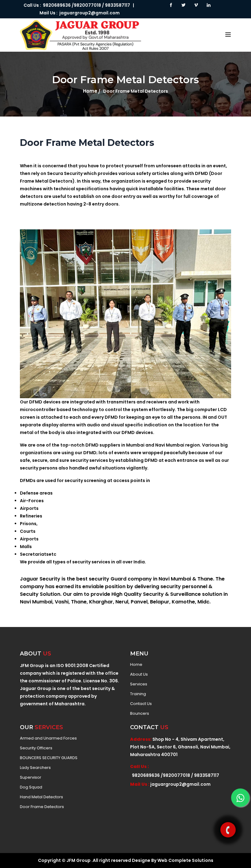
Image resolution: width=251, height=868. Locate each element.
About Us (139, 674)
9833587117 (117, 5)
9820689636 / (57, 5)
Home (90, 91)
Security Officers (36, 748)
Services (138, 684)
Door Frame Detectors (42, 806)
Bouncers (139, 713)
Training (138, 694)
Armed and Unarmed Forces (48, 738)
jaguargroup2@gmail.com (89, 13)
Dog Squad (31, 787)
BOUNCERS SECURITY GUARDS (48, 757)
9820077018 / (89, 5)
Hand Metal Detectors (41, 797)
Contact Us (141, 703)
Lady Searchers (35, 767)
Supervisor (30, 777)
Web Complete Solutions (185, 860)
